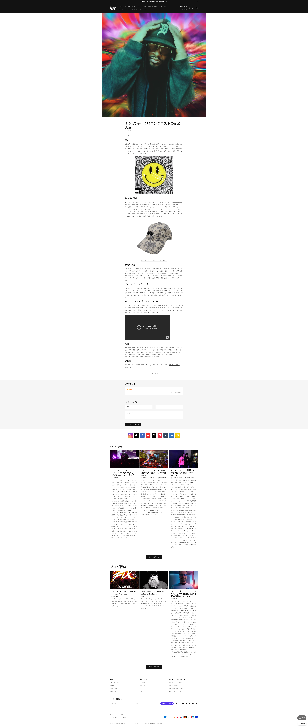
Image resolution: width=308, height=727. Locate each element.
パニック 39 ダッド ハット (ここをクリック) (154, 261)
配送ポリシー (113, 688)
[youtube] (148, 435)
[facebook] (142, 435)
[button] (122, 6)
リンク (141, 688)
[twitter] (154, 435)
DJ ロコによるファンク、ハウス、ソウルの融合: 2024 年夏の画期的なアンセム (183, 593)
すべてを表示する (154, 557)
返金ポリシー (129, 723)
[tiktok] (136, 435)
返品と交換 (113, 691)
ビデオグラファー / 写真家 (176, 688)
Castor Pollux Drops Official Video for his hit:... (152, 592)
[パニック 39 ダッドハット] (154, 257)
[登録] (137, 703)
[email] (177, 435)
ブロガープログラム (174, 685)
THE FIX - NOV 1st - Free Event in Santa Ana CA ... (124, 592)
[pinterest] (160, 435)
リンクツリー (143, 683)
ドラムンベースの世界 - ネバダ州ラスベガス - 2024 (183, 471)
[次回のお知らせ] (197, 1)
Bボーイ (141, 694)
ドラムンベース (143, 691)
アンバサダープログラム (175, 683)
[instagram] (130, 435)
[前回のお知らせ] (110, 1)
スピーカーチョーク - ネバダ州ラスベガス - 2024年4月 (153, 471)
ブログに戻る (155, 374)
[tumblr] (165, 435)
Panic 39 (115, 723)
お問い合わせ (143, 685)
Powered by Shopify (121, 723)
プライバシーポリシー (116, 683)
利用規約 (112, 685)
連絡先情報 (159, 723)
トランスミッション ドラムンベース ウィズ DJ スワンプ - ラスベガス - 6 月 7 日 (124, 473)
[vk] (171, 435)
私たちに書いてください (175, 691)
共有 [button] (127, 135)
